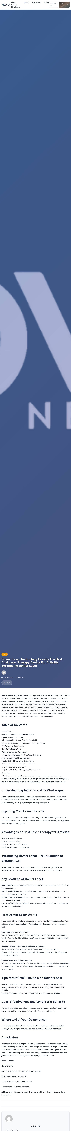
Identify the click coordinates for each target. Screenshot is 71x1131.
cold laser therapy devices (36, 716)
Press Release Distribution (15, 5)
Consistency (6, 984)
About (26, 3)
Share (8, 683)
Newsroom (36, 3)
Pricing (46, 3)
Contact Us (53, 5)
